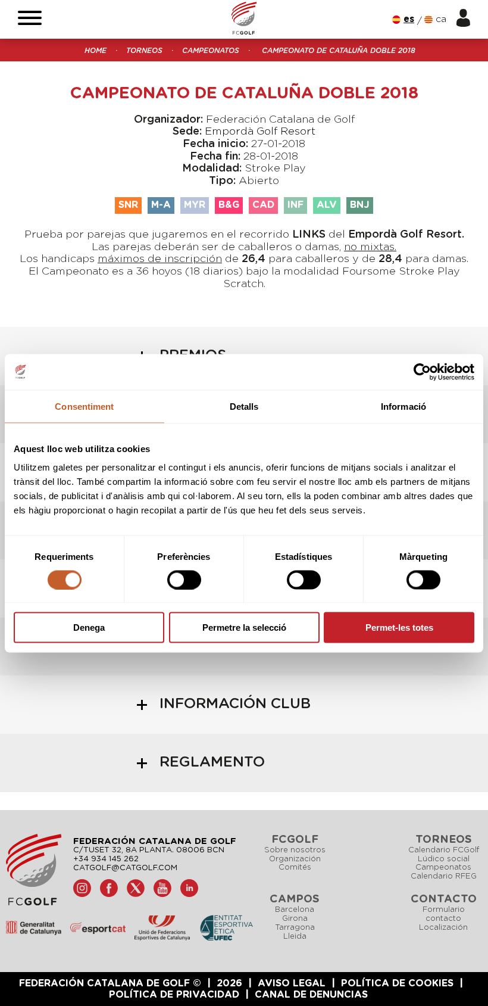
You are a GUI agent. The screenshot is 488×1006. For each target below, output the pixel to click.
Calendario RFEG (444, 876)
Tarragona (295, 928)
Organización (295, 859)
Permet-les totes (399, 627)
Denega (89, 627)
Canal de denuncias (311, 994)
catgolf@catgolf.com (125, 868)
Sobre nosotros (295, 850)
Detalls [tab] (244, 406)
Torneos (144, 50)
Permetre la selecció (244, 627)
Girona (295, 919)
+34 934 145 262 (106, 859)
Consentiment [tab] (84, 406)
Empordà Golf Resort (260, 131)
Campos (295, 899)
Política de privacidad (174, 994)
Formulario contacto (444, 914)
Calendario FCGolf (443, 850)
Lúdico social (444, 859)
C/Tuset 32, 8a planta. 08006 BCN (148, 850)
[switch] (184, 579)
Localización (443, 928)
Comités (295, 867)
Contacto (444, 899)
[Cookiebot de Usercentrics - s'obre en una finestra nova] (422, 372)
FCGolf (294, 839)
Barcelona (294, 910)
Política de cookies (397, 983)
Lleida (294, 936)
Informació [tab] (403, 406)
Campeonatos (210, 50)
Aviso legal (292, 983)
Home (96, 50)
